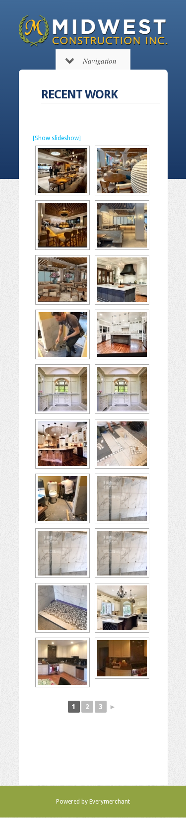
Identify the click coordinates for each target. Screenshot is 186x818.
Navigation (100, 61)
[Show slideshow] (57, 138)
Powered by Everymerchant (93, 801)
